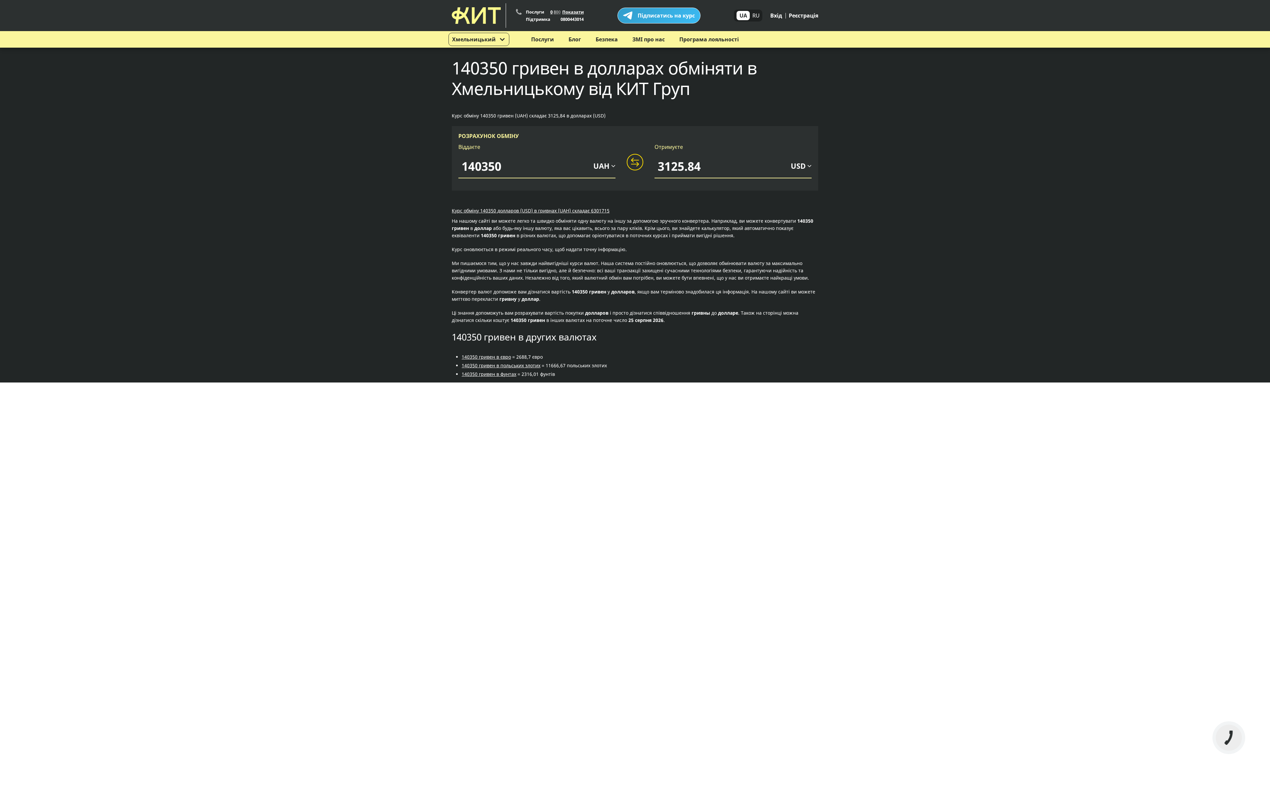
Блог (575, 39)
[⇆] (635, 162)
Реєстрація (803, 15)
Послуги (542, 39)
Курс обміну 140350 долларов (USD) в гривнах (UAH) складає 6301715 (531, 210)
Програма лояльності (709, 39)
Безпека (607, 39)
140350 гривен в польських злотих (501, 365)
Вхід (776, 15)
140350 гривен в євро (486, 357)
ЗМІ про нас (648, 39)
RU (756, 15)
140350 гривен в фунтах (489, 374)
